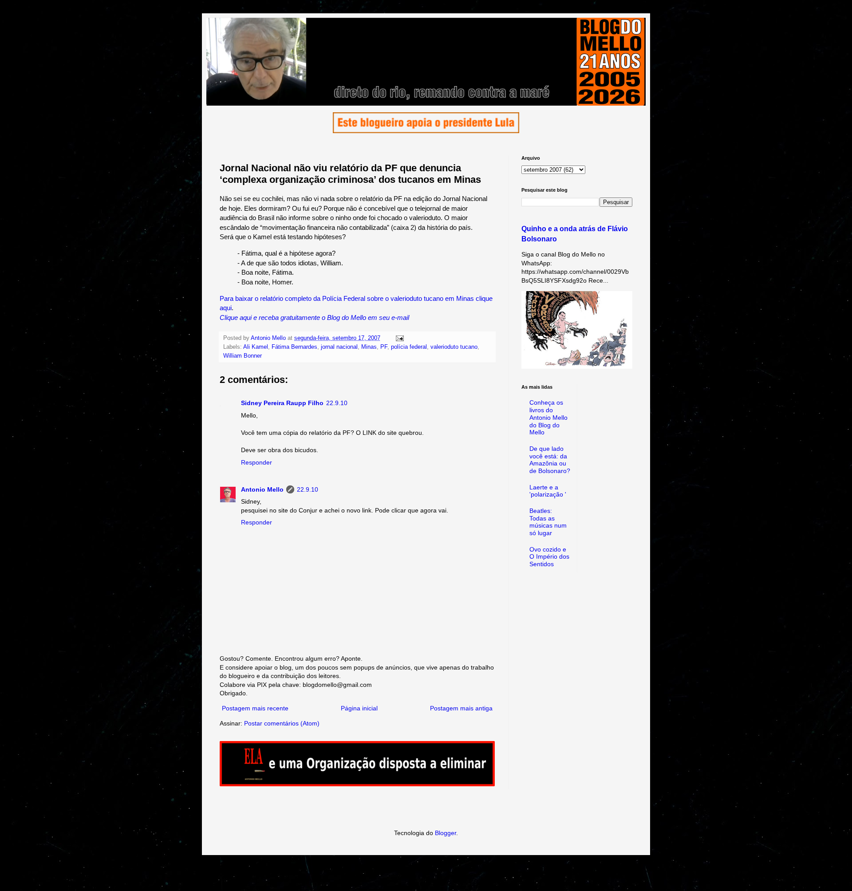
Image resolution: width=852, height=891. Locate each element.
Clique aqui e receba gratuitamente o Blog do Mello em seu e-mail (314, 317)
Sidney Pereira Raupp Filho (282, 402)
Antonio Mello (262, 489)
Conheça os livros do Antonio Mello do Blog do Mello (548, 417)
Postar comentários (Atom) (282, 723)
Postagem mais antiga (461, 708)
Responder (256, 462)
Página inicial (359, 708)
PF (383, 347)
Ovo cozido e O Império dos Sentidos (549, 557)
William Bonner (242, 356)
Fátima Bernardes (294, 347)
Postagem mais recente (255, 708)
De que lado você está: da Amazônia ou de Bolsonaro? (549, 459)
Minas (369, 347)
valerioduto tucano (453, 347)
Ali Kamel (255, 347)
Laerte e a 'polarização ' (547, 491)
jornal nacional (339, 347)
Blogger (445, 832)
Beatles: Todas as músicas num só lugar (548, 521)
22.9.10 (336, 402)
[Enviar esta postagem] (399, 338)
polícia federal (409, 347)
